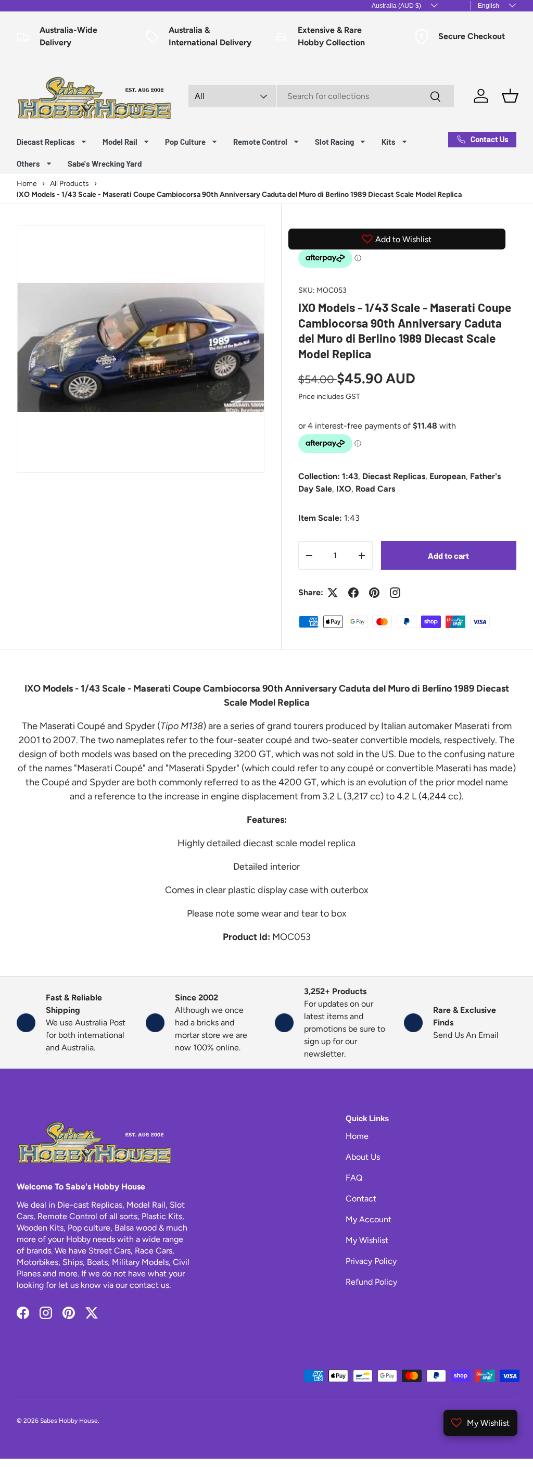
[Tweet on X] (332, 592)
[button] (510, 95)
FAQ (354, 1178)
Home (357, 1136)
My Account (368, 1219)
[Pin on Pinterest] (374, 592)
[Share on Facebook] (353, 592)
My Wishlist (367, 1240)
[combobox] (321, 96)
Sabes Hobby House (69, 1420)
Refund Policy (371, 1282)
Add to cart (448, 555)
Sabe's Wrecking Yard (105, 163)
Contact (361, 1198)
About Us (363, 1157)
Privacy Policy (371, 1261)
